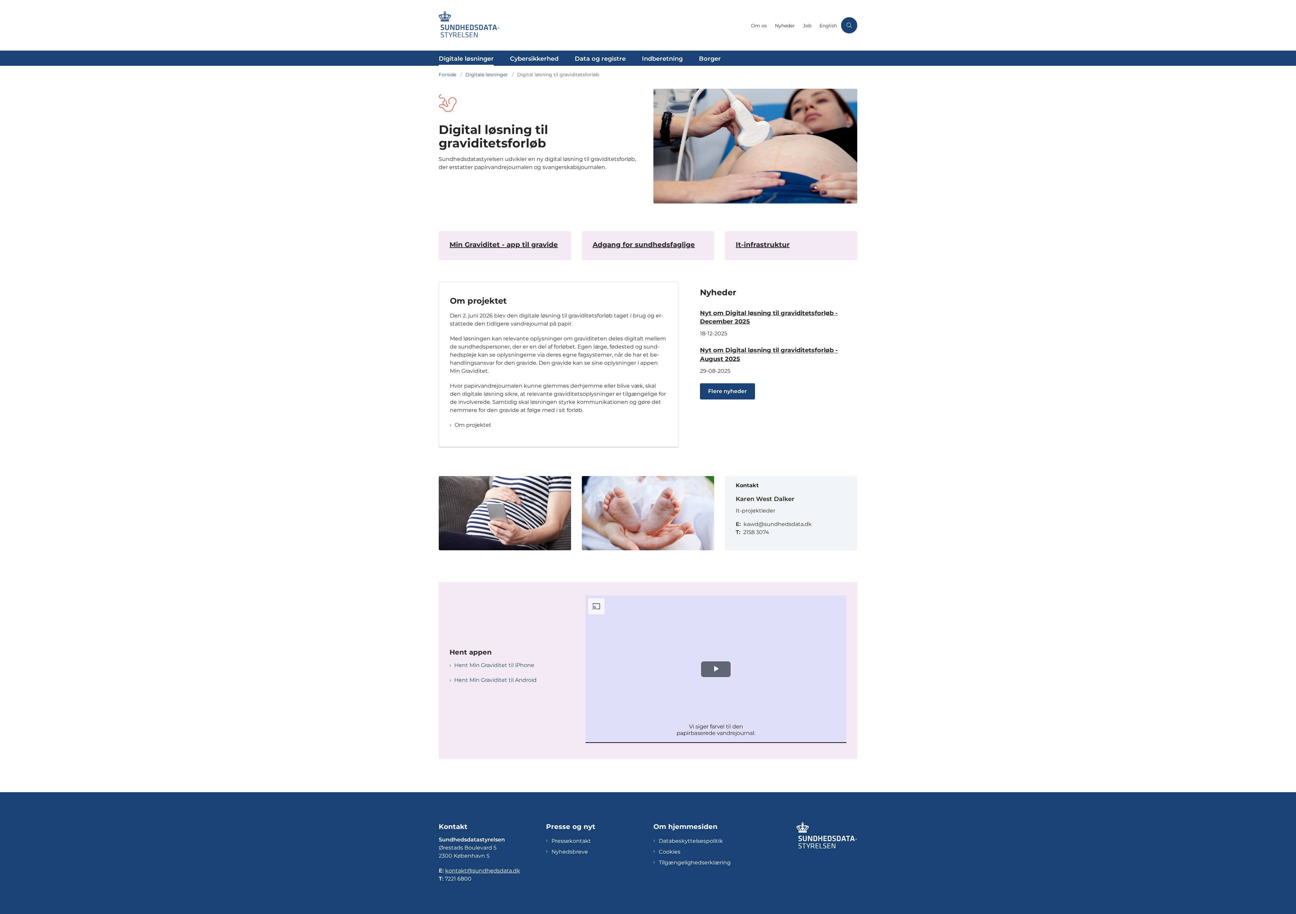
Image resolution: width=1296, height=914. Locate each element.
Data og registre (600, 58)
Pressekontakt (571, 841)
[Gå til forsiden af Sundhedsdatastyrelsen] (593, 25)
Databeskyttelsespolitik (691, 841)
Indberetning (662, 58)
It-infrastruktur (763, 245)
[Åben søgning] (849, 25)
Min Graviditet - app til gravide (504, 245)
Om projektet (473, 425)
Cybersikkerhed (534, 58)
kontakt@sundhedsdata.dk (482, 870)
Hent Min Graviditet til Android (495, 680)
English (828, 25)
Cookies (669, 852)
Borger (710, 58)
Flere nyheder (727, 391)
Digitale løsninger (466, 58)
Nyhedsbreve (569, 852)
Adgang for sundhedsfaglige (644, 245)
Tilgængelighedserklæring (695, 862)
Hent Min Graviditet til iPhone (494, 665)
